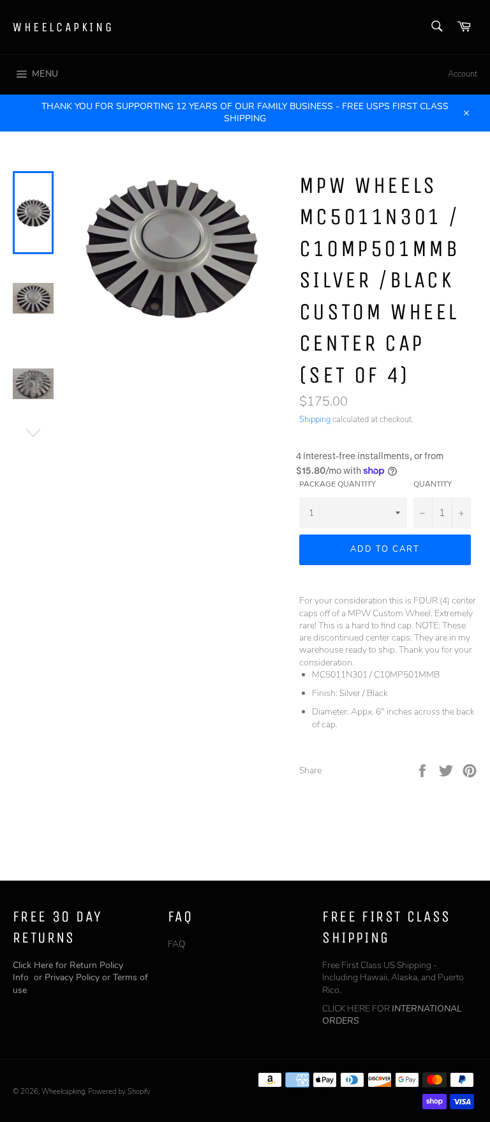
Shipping (314, 419)
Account (462, 74)
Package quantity (337, 484)
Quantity (432, 484)
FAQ (177, 944)
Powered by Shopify (119, 1091)
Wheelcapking (63, 27)
